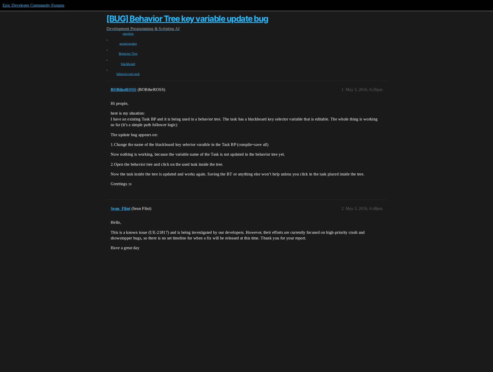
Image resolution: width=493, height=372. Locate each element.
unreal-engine (128, 43)
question (128, 33)
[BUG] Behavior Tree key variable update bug (187, 19)
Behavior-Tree (128, 53)
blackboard (128, 64)
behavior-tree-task (128, 74)
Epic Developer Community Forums (33, 5)
